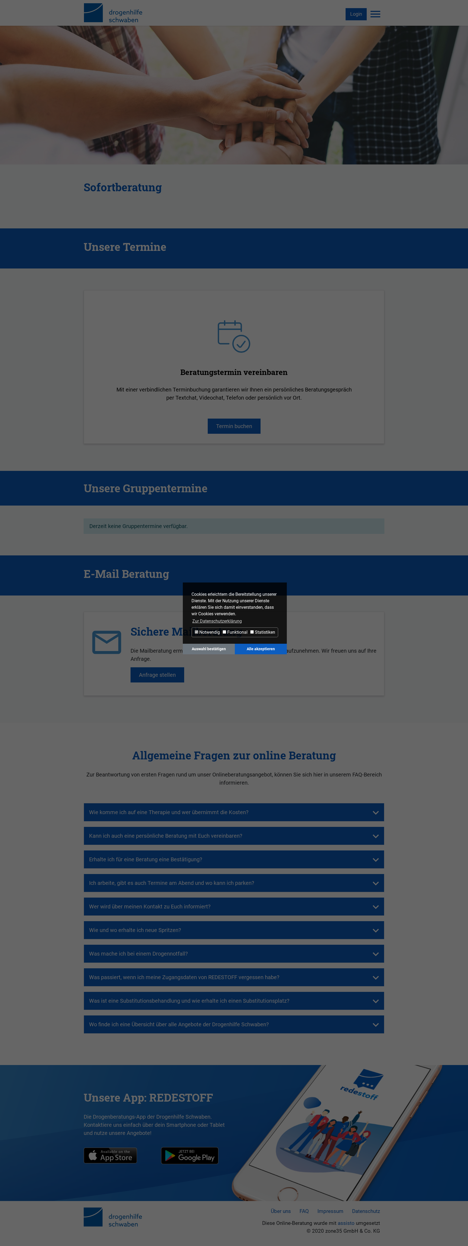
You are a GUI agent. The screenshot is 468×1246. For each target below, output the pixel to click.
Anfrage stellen (157, 675)
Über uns (281, 1211)
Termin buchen (234, 426)
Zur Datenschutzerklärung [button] (217, 621)
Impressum (330, 1211)
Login (356, 14)
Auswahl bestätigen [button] (209, 649)
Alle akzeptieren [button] (261, 649)
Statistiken (264, 632)
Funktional (237, 632)
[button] (168, 812)
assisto (346, 1223)
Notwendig (209, 632)
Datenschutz (366, 1211)
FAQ (304, 1211)
